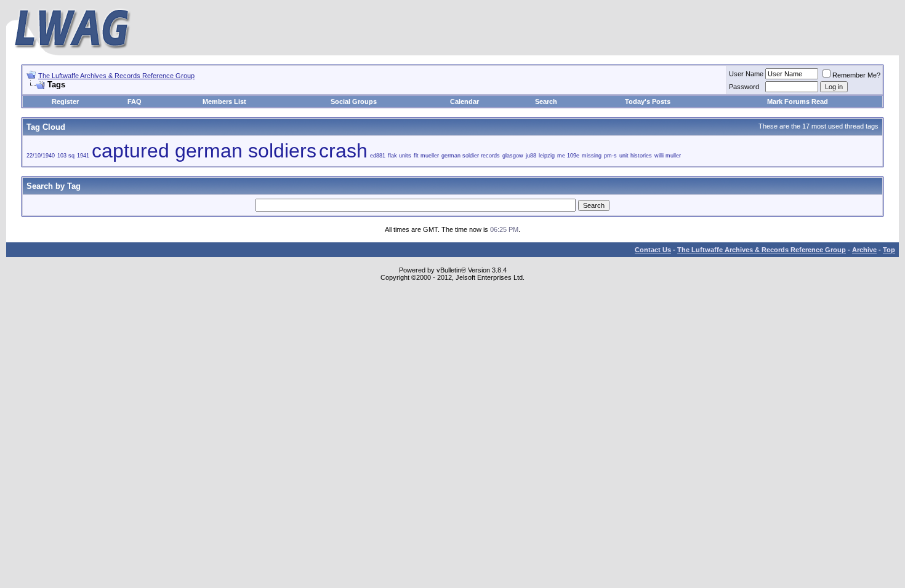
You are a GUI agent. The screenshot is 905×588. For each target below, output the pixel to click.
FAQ (134, 101)
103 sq (65, 156)
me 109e (568, 156)
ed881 (377, 156)
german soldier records (470, 156)
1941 (83, 156)
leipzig (547, 156)
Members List (224, 101)
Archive (864, 249)
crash (343, 151)
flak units (399, 156)
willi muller (667, 156)
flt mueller (426, 156)
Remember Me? (856, 75)
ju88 (531, 156)
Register (65, 101)
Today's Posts (647, 101)
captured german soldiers (204, 151)
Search (546, 101)
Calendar (464, 101)
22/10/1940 (40, 156)
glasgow (512, 156)
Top (889, 249)
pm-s (610, 156)
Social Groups (354, 101)
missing (591, 156)
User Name (746, 73)
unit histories (635, 156)
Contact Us (653, 249)
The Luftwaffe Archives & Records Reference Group (116, 75)
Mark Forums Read (797, 101)
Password (744, 86)
